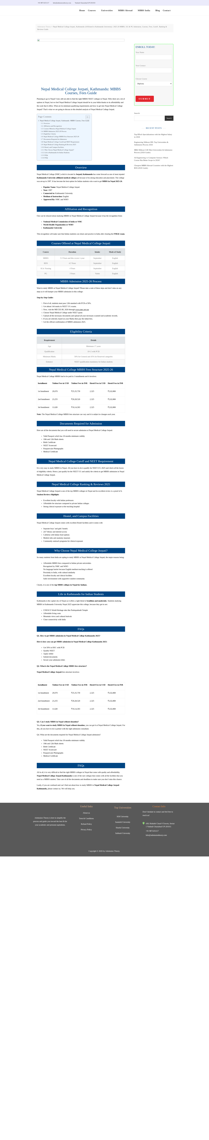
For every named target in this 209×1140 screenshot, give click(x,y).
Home (82, 10)
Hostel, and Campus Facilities (54, 147)
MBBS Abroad (125, 10)
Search (137, 130)
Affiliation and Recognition (53, 126)
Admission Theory (112, 851)
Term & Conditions (86, 818)
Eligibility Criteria (50, 134)
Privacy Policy (86, 830)
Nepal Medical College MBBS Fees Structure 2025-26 (61, 136)
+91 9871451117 (43, 3)
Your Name (140, 52)
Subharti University (122, 833)
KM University (122, 816)
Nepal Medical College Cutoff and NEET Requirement (61, 142)
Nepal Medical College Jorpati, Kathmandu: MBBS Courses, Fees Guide (64, 121)
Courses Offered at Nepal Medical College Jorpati (60, 129)
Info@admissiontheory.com (62, 3)
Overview (47, 123)
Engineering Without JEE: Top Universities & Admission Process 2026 (151, 160)
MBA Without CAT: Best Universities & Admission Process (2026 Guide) (153, 168)
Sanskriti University (122, 822)
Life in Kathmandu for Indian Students (57, 152)
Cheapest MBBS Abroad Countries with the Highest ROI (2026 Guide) (153, 183)
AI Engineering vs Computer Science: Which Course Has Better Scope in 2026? (151, 176)
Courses (92, 10)
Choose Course (141, 78)
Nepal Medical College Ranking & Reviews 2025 (60, 144)
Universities (107, 10)
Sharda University (123, 828)
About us (86, 813)
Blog (157, 10)
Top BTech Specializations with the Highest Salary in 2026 (153, 152)
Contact (167, 10)
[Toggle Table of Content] (86, 117)
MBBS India (144, 10)
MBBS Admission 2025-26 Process (55, 131)
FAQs (46, 155)
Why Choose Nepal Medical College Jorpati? (59, 150)
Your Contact (141, 68)
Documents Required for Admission (55, 139)
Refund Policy (86, 824)
